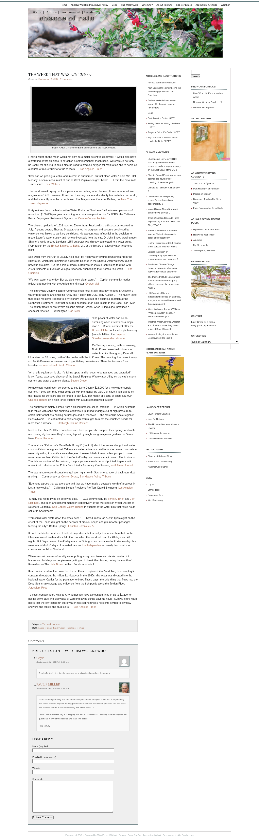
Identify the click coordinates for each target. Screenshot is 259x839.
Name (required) (40, 746)
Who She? (147, 5)
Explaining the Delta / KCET (161, 118)
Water (81, 627)
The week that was (50, 624)
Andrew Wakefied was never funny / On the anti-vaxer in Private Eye (162, 104)
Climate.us (153, 187)
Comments (37, 779)
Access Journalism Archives (162, 82)
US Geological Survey (158, 293)
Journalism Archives (206, 5)
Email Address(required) (44, 757)
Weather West (155, 322)
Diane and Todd (201, 199)
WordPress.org (155, 500)
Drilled (151, 196)
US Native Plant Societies (160, 438)
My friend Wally (215, 208)
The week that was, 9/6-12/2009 (59, 74)
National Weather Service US (207, 102)
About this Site (164, 5)
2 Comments (65, 78)
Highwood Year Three (203, 234)
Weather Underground (204, 107)
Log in (151, 484)
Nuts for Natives (156, 419)
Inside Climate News (158, 209)
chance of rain (44, 627)
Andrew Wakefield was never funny (89, 5)
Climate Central (155, 175)
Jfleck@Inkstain (155, 218)
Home (64, 5)
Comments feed (155, 495)
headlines (72, 627)
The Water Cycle (129, 5)
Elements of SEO (73, 835)
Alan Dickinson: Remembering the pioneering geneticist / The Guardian (164, 91)
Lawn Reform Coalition (159, 414)
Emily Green (59, 627)
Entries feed (153, 490)
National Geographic (158, 467)
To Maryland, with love (204, 250)
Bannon (207, 194)
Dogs (114, 5)
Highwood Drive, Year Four (206, 229)
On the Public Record (158, 243)
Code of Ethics (184, 5)
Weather (225, 5)
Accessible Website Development (159, 835)
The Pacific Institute (157, 277)
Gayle (40, 658)
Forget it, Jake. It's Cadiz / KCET (164, 132)
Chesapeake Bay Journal (160, 159)
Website (36, 768)
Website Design (118, 835)
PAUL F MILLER (48, 684)
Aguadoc (210, 183)
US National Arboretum (159, 433)
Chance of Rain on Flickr (160, 456)
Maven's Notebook (157, 230)
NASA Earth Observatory (160, 461)
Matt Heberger (200, 188)
